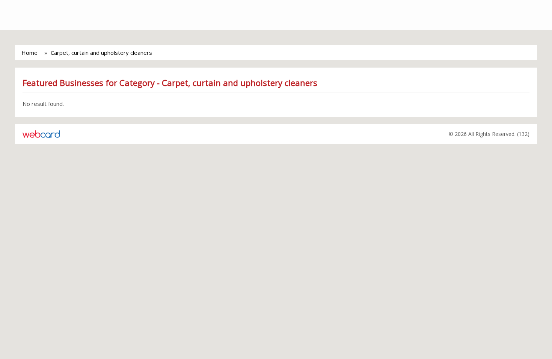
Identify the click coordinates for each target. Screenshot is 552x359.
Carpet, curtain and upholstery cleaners (101, 52)
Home (29, 52)
